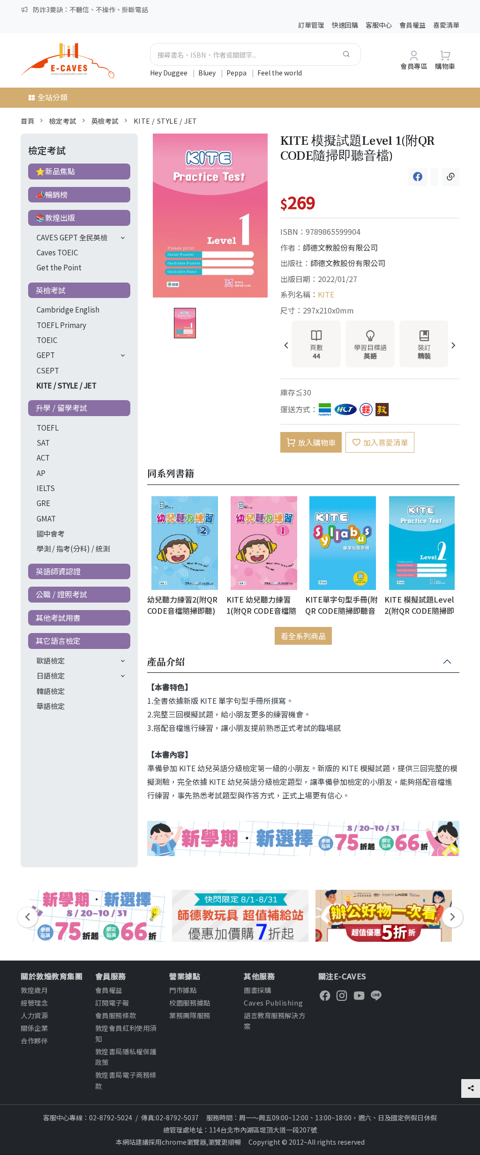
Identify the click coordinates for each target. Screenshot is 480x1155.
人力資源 (34, 1015)
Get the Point (59, 267)
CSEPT (48, 370)
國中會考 (51, 533)
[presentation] (286, 346)
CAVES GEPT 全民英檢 (72, 237)
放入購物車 (317, 442)
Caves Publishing (273, 1002)
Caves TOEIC (57, 252)
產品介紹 (166, 662)
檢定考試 (62, 121)
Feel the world (279, 72)
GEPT (46, 355)
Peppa (237, 72)
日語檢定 (51, 675)
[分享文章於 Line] (434, 177)
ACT (43, 457)
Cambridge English (68, 309)
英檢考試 (105, 121)
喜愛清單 (446, 25)
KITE (326, 294)
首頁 (27, 121)
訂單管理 (311, 25)
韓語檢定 (51, 691)
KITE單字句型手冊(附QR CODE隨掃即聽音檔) (341, 605)
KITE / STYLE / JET (165, 121)
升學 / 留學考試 (61, 407)
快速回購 (345, 25)
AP (41, 473)
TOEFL (48, 427)
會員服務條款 (115, 1015)
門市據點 (182, 990)
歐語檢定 (51, 660)
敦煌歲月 (34, 990)
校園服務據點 (189, 1002)
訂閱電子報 (112, 1002)
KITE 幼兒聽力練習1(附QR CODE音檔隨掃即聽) (261, 605)
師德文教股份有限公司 (340, 247)
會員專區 (414, 66)
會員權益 (412, 25)
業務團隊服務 (189, 1015)
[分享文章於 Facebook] (417, 177)
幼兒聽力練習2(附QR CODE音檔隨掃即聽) (182, 605)
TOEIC (47, 340)
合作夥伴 (34, 1040)
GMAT (46, 518)
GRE (43, 503)
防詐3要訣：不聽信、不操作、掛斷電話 (90, 9)
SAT (43, 442)
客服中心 (379, 25)
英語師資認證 (58, 571)
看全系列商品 (303, 635)
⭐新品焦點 (55, 171)
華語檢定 (51, 705)
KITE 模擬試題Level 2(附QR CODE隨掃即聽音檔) (419, 605)
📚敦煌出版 (55, 217)
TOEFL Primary (61, 325)
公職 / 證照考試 (61, 594)
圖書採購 (257, 990)
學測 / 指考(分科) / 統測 (73, 548)
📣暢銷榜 (52, 194)
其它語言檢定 (58, 640)
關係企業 (34, 1028)
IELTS (46, 488)
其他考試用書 (58, 617)
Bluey (207, 72)
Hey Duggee (169, 72)
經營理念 (34, 1002)
